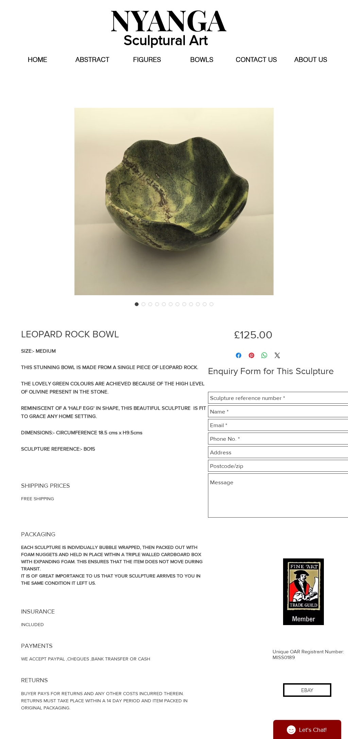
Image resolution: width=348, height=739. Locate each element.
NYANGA (168, 19)
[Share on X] (277, 355)
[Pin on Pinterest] (251, 355)
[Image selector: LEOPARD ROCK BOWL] (136, 304)
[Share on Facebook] (238, 355)
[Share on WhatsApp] (264, 355)
